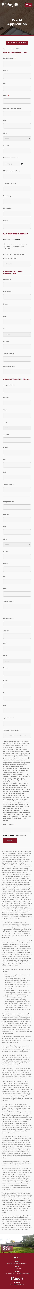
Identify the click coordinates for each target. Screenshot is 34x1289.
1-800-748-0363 (17, 1268)
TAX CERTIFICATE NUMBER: (12, 730)
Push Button (20, 1284)
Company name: (8, 385)
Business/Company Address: (12, 108)
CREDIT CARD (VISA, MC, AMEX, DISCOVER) (14, 247)
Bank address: (7, 291)
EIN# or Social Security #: (11, 171)
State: (5, 133)
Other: (5, 221)
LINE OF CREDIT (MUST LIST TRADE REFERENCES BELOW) (14, 256)
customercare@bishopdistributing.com (17, 1263)
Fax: (4, 83)
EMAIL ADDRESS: (9, 824)
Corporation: (7, 208)
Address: (6, 397)
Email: (6, 96)
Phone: (5, 71)
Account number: (9, 366)
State (5, 329)
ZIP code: (6, 341)
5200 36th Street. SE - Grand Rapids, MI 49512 (17, 1273)
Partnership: (7, 196)
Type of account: (8, 354)
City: (4, 120)
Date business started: (10, 158)
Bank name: (7, 279)
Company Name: (9, 58)
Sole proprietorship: (9, 183)
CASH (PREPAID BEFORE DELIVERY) (16, 244)
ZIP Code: (6, 145)
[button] (15, 1283)
